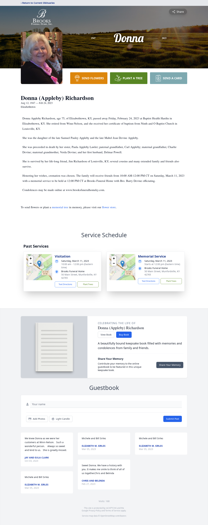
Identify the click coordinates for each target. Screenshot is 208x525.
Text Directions (65, 284)
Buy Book (124, 334)
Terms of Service (112, 510)
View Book (106, 334)
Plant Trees (88, 284)
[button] (39, 263)
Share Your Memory (170, 364)
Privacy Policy (95, 510)
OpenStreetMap (107, 515)
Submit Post (172, 418)
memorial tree (60, 207)
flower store (109, 207)
